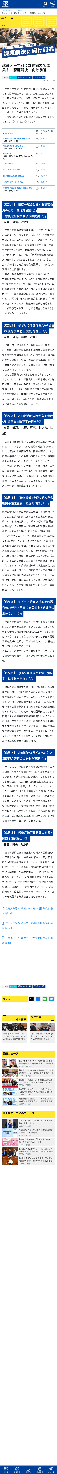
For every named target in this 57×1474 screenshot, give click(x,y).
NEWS (28, 1472)
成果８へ (44, 188)
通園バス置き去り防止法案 (13, 146)
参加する (51, 1472)
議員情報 (17, 1472)
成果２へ (44, 146)
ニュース (19, 10)
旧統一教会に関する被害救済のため (16, 138)
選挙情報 (40, 1472)
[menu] (52, 4)
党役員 (5, 1472)
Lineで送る (45, 999)
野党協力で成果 (39, 77)
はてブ (51, 999)
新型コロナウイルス (25, 77)
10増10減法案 (8, 163)
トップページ (7, 10)
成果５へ (44, 169)
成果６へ (44, 175)
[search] (45, 4)
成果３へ (44, 153)
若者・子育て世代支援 (11, 169)
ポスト (31, 999)
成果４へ (44, 163)
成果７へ (44, 182)
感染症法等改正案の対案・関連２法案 (17, 188)
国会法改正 (7, 153)
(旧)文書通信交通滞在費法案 (13, 175)
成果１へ (44, 138)
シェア (38, 999)
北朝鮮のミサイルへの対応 (13, 182)
